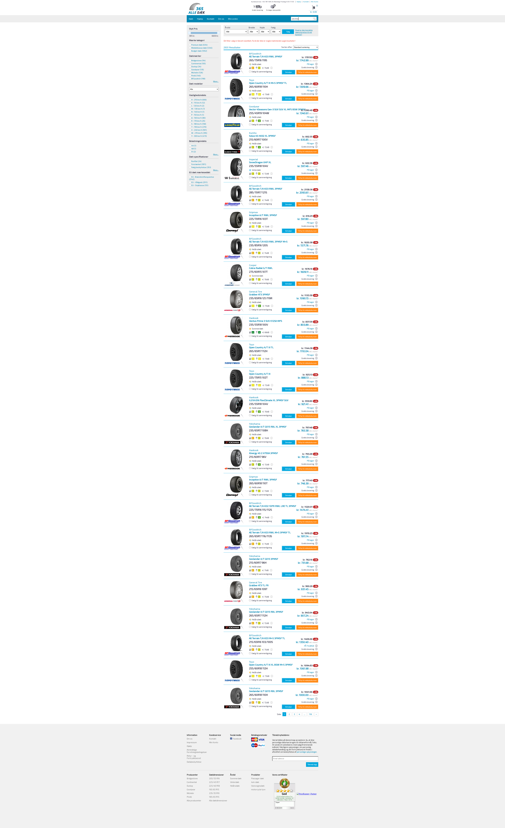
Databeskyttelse (194, 762)
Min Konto (314, 1)
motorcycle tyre (258, 789)
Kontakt (306, 1)
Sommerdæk (235, 778)
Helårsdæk (235, 786)
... (304, 714)
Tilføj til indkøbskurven (307, 72)
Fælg (273, 27)
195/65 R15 (214, 789)
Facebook (236, 738)
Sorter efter (286, 47)
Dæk (191, 18)
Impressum (192, 742)
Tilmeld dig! (312, 764)
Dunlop (196, 66)
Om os (221, 18)
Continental (198, 63)
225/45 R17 (214, 782)
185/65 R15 (214, 797)
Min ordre (233, 18)
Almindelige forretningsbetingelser (197, 751)
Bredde (252, 27)
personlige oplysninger (307, 752)
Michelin (197, 72)
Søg (288, 32)
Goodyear (197, 69)
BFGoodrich (198, 78)
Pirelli (196, 75)
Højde (262, 27)
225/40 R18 (214, 786)
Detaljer (288, 72)
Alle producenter (194, 800)
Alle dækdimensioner (218, 800)
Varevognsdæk (257, 786)
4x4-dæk (255, 782)
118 (310, 714)
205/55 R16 (214, 778)
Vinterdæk (234, 782)
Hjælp (299, 1)
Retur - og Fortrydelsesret (194, 757)
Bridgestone (198, 60)
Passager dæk (257, 778)
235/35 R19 (214, 793)
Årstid (227, 27)
